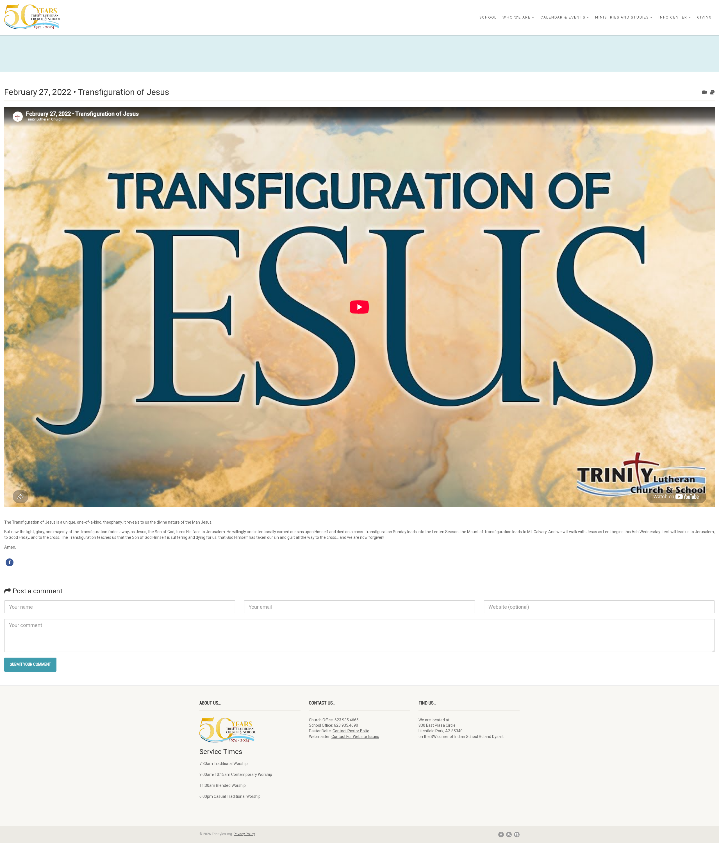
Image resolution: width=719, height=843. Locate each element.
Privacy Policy (244, 834)
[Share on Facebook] (9, 562)
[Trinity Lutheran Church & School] (119, 16)
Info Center (673, 17)
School (488, 17)
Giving (704, 17)
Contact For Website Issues (355, 736)
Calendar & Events (562, 17)
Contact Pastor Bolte (351, 731)
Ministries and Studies (622, 17)
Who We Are (516, 17)
